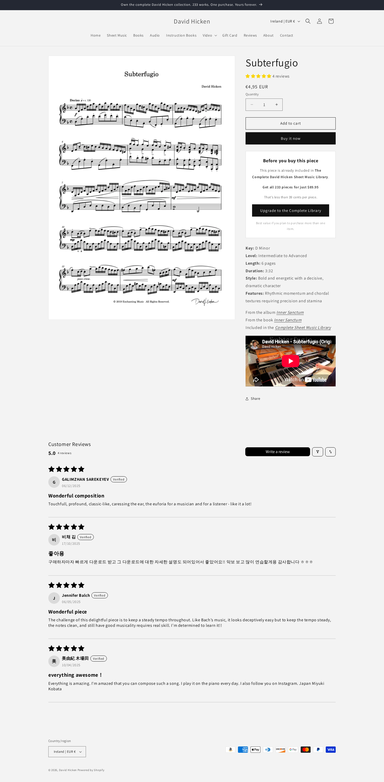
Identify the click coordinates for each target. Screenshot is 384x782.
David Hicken (68, 770)
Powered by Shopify (91, 770)
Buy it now (291, 138)
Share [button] (255, 398)
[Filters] (317, 451)
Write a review (278, 451)
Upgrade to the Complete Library (290, 210)
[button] (209, 35)
